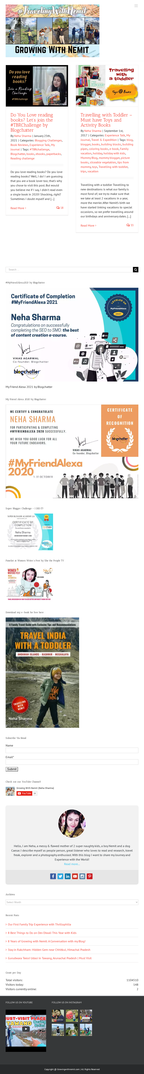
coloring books (98, 149)
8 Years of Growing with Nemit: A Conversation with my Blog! (47, 941)
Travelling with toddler (113, 167)
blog (130, 140)
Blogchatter (17, 154)
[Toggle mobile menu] (136, 6)
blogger (86, 144)
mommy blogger (109, 158)
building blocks (111, 144)
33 (132, 225)
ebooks (40, 154)
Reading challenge (22, 158)
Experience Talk (40, 145)
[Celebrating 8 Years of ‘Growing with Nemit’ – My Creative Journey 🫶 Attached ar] (58, 1016)
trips (83, 171)
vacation (93, 171)
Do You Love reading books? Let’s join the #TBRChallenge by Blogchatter (31, 122)
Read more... (72, 864)
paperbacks (53, 154)
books (30, 154)
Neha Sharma (22, 136)
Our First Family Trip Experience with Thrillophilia (39, 924)
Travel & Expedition (104, 140)
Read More (17, 208)
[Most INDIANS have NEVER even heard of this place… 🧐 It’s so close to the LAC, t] (86, 1016)
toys (94, 167)
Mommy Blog (89, 158)
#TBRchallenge (39, 149)
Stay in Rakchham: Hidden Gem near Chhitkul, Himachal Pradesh (49, 950)
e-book (114, 149)
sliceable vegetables (103, 162)
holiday (97, 153)
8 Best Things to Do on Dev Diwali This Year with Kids (42, 933)
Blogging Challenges (48, 140)
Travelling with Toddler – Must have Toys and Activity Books (106, 120)
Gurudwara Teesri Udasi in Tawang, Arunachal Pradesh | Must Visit (50, 958)
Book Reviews (19, 145)
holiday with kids (114, 153)
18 (61, 208)
